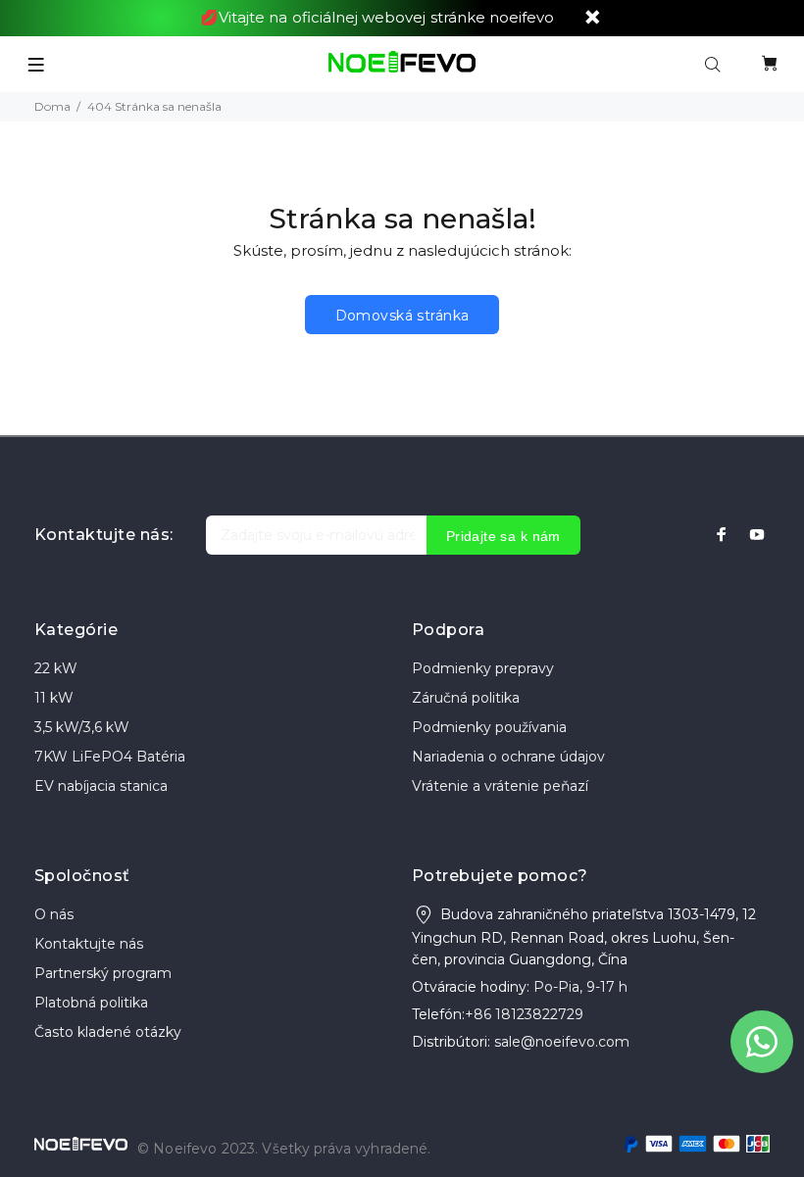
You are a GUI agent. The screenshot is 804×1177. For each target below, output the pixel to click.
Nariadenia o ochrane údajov (508, 756)
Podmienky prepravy (483, 668)
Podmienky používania (489, 727)
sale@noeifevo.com (561, 1042)
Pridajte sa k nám (503, 536)
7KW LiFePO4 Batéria (109, 756)
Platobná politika (91, 1002)
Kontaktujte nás (88, 944)
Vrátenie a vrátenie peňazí (500, 786)
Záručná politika (466, 698)
